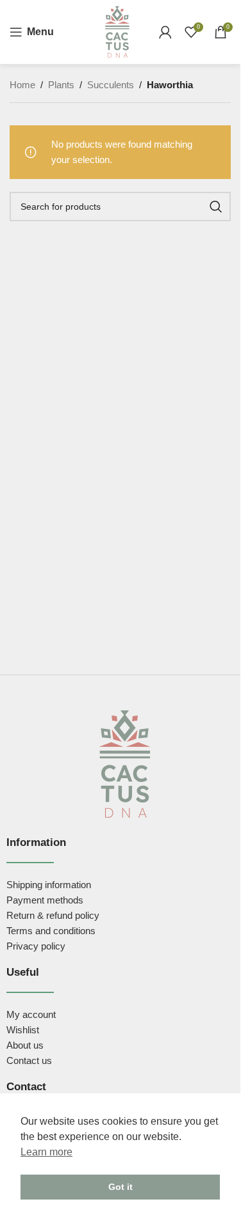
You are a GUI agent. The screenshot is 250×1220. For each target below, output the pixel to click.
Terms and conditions (51, 930)
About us (25, 1045)
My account (31, 1014)
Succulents (110, 84)
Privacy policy (35, 946)
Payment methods (44, 900)
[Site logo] (117, 31)
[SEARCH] (216, 206)
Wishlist (22, 1029)
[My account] (165, 32)
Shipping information (48, 884)
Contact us (29, 1060)
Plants (61, 84)
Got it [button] (120, 1187)
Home (22, 84)
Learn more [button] (46, 1151)
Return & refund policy (52, 915)
